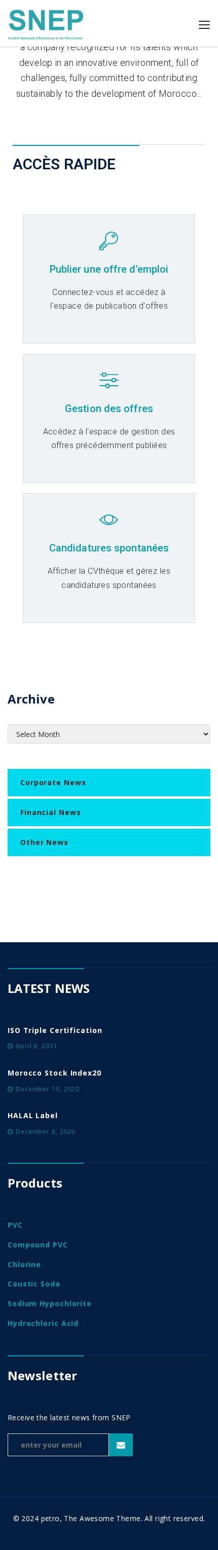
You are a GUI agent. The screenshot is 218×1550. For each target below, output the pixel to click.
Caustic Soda (34, 1283)
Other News (44, 842)
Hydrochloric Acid (43, 1323)
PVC (15, 1225)
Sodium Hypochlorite (50, 1303)
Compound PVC (38, 1244)
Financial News (50, 812)
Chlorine (24, 1264)
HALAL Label (33, 1115)
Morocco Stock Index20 (54, 1073)
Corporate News (53, 782)
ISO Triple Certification (55, 1030)
